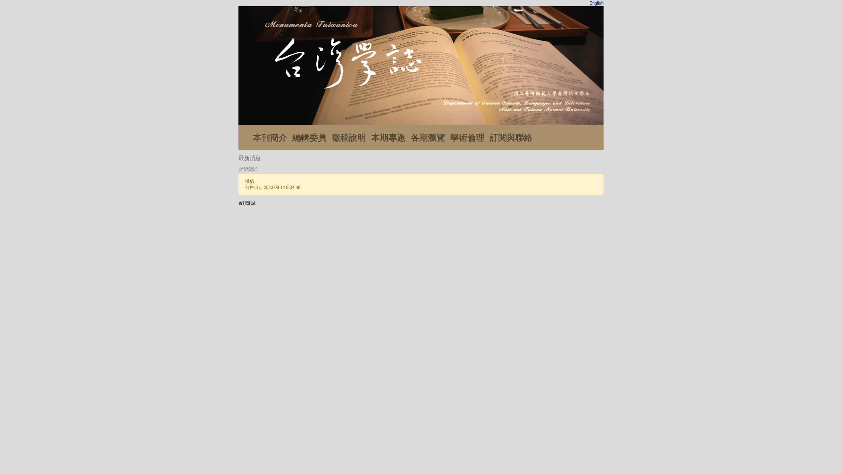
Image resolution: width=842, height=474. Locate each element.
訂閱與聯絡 (511, 138)
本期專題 (388, 138)
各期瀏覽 (428, 138)
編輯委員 (309, 138)
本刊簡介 (270, 138)
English (596, 3)
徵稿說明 (349, 138)
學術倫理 (467, 138)
